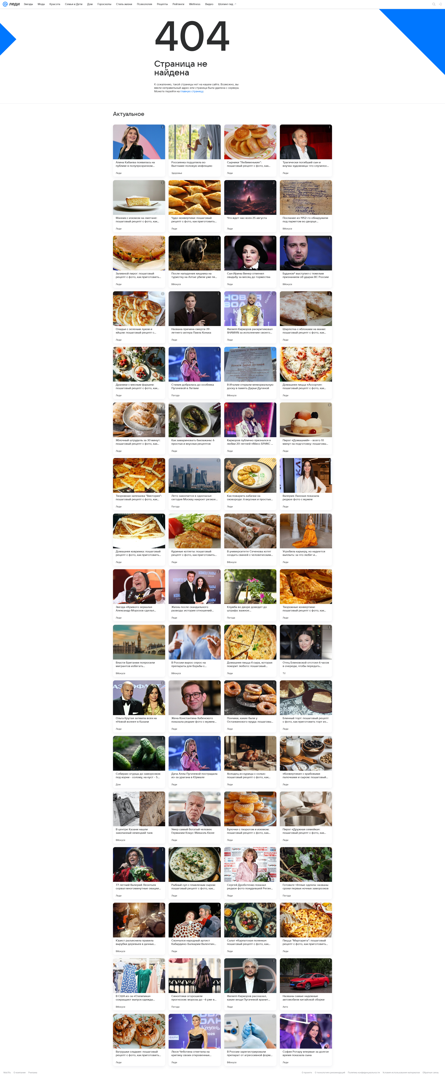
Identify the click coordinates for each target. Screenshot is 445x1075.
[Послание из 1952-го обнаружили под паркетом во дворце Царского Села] (306, 206)
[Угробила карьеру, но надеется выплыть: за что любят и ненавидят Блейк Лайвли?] (306, 540)
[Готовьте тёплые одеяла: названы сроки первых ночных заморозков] (306, 873)
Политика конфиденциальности (364, 1072)
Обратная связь (431, 1072)
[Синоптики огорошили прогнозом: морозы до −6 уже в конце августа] (195, 984)
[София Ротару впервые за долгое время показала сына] (306, 1040)
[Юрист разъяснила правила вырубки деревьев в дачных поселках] (139, 929)
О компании (20, 1072)
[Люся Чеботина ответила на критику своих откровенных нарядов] (195, 1040)
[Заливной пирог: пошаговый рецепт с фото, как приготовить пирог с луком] (139, 262)
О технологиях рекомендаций (330, 1072)
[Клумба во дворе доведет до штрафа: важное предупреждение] (250, 595)
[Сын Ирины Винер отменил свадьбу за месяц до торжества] (250, 262)
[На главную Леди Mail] (14, 4)
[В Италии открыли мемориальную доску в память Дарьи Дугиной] (250, 373)
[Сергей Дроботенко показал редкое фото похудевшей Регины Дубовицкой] (250, 873)
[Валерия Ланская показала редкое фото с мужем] (306, 484)
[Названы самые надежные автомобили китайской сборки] (306, 984)
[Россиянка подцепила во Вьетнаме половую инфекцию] (195, 151)
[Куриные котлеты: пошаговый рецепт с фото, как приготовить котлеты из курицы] (195, 540)
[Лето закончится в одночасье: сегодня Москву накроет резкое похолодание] (195, 484)
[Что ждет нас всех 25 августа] (250, 206)
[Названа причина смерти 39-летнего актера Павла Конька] (195, 317)
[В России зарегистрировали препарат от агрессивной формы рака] (250, 1040)
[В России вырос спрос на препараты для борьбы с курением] (195, 651)
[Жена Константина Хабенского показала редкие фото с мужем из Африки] (195, 706)
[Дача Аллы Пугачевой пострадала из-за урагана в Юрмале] (195, 762)
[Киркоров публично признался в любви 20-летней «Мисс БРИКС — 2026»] (250, 428)
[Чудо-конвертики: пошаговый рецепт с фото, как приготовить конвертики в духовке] (195, 206)
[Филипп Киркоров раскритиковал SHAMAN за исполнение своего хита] (250, 317)
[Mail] (5, 4)
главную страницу (191, 91)
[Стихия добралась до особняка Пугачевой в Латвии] (195, 373)
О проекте (307, 1072)
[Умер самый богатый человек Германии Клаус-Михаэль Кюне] (195, 818)
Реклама (32, 1072)
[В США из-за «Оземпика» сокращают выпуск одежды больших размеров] (139, 984)
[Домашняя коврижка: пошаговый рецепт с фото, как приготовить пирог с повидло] (139, 540)
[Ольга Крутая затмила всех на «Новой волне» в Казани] (139, 706)
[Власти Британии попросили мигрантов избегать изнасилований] (139, 651)
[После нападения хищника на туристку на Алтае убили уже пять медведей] (195, 262)
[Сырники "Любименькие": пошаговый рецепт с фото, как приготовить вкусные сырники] (250, 151)
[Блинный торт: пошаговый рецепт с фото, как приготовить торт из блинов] (306, 706)
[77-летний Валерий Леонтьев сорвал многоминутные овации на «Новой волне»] (139, 873)
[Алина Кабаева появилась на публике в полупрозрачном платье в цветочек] (139, 151)
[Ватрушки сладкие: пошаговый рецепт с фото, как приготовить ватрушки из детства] (139, 1040)
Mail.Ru (7, 1072)
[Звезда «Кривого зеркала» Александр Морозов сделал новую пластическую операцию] (139, 595)
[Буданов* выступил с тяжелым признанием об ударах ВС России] (306, 262)
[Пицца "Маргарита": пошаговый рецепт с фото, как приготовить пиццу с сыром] (306, 929)
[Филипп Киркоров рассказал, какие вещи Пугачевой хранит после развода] (250, 984)
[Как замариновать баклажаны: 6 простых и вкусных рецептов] (195, 428)
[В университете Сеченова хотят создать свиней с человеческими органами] (250, 540)
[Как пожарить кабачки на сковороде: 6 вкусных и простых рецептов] (250, 484)
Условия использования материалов (401, 1072)
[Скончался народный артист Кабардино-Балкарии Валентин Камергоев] (195, 929)
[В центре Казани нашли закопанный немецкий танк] (139, 818)
